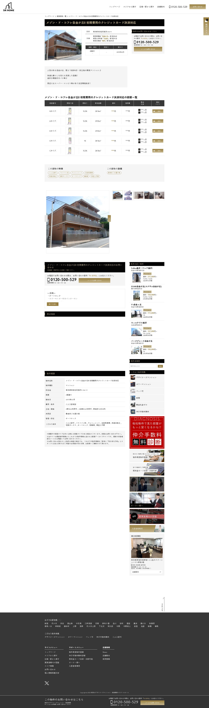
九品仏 (106, 38)
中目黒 (78, 624)
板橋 (150, 626)
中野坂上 (127, 626)
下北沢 (101, 626)
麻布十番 (106, 624)
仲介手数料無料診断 (77, 655)
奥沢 (103, 41)
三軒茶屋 (88, 624)
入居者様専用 (137, 528)
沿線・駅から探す (146, 7)
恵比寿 (70, 624)
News (105, 652)
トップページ (114, 7)
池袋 (143, 626)
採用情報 (147, 484)
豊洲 (135, 624)
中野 (118, 626)
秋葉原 (152, 624)
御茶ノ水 (48, 626)
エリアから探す (129, 7)
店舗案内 (161, 7)
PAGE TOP (162, 607)
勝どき (143, 624)
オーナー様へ (137, 505)
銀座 (128, 624)
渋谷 (62, 624)
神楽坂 (58, 626)
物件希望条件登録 (76, 652)
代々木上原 (91, 626)
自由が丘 (105, 36)
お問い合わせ (197, 7)
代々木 (54, 624)
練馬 (156, 626)
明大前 (110, 626)
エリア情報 (49, 666)
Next (109, 218)
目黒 (97, 624)
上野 (74, 626)
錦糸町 (66, 626)
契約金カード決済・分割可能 (81, 659)
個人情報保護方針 (52, 673)
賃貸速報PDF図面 (52, 662)
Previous (46, 218)
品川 (114, 624)
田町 (121, 624)
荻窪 (136, 626)
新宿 (46, 624)
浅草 (81, 626)
